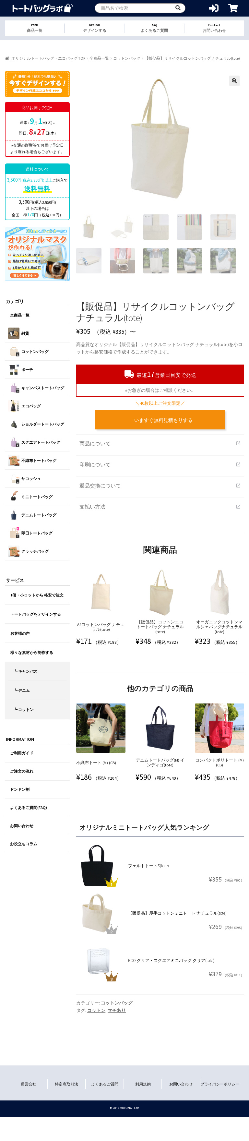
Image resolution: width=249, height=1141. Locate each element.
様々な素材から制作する (31, 652)
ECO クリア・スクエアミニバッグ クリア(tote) (171, 960)
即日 (23, 133)
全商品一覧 (99, 58)
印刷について (160, 464)
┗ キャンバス (26, 671)
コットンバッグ (126, 58)
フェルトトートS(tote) (148, 866)
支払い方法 (160, 506)
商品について (160, 443)
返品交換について (160, 485)
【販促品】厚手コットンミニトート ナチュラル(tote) (177, 913)
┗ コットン (24, 709)
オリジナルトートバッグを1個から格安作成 (43, 8)
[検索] (178, 8)
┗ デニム (22, 690)
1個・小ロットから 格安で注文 (37, 595)
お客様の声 (20, 633)
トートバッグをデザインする (35, 614)
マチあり (117, 1010)
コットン (96, 1010)
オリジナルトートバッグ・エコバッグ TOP (48, 58)
